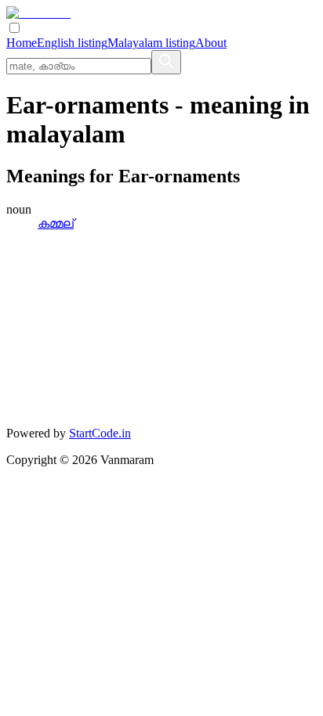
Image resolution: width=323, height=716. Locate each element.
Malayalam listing (151, 42)
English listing (72, 42)
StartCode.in (100, 433)
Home (21, 42)
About (211, 42)
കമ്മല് (56, 223)
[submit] (166, 62)
